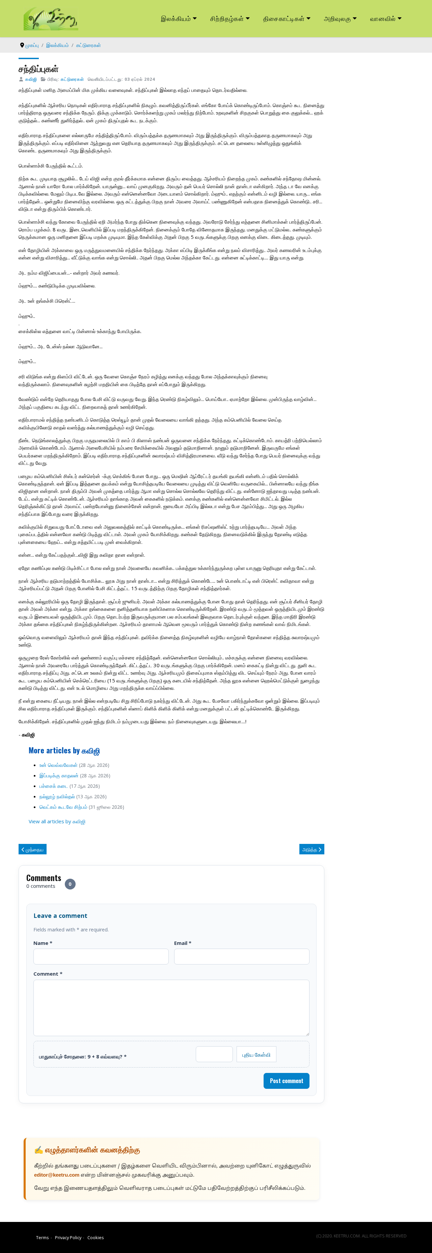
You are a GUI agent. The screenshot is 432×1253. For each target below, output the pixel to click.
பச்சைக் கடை (53, 785)
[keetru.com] (51, 18)
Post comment (286, 1081)
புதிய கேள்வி (256, 1054)
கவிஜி (31, 79)
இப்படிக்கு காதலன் (59, 775)
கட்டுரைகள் (72, 79)
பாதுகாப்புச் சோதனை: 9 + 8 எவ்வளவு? (83, 1056)
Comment (47, 973)
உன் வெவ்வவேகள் (58, 764)
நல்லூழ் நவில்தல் (57, 796)
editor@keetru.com (56, 1175)
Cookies (95, 1237)
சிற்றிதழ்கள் (227, 18)
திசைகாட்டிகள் (284, 18)
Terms (42, 1237)
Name (42, 942)
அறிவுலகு (337, 18)
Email (182, 942)
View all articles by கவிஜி (57, 821)
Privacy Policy (68, 1237)
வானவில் (383, 18)
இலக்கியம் (176, 18)
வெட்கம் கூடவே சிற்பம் (63, 806)
